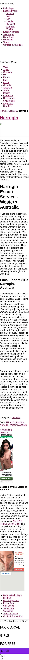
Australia (7, 87)
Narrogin (9, 117)
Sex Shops (8, 34)
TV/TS (9, 29)
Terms (6, 42)
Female (10, 13)
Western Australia (18, 425)
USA (5, 67)
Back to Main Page (12, 595)
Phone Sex (8, 603)
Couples (10, 26)
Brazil (6, 82)
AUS (12, 422)
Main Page (8, 8)
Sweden (7, 106)
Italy (5, 80)
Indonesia (8, 95)
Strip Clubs (8, 37)
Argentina (8, 103)
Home (3, 111)
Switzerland (9, 101)
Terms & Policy (10, 613)
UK (4, 74)
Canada (7, 85)
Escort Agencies (11, 32)
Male (8, 16)
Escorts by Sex (10, 11)
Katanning (6, 429)
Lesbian (10, 21)
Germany (7, 72)
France (6, 77)
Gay (8, 18)
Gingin (4, 432)
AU (7, 422)
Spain (6, 90)
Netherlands (9, 98)
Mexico (6, 93)
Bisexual (10, 24)
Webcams (8, 39)
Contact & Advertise (13, 45)
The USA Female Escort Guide (11, 522)
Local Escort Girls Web (11, 49)
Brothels (7, 598)
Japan (6, 69)
